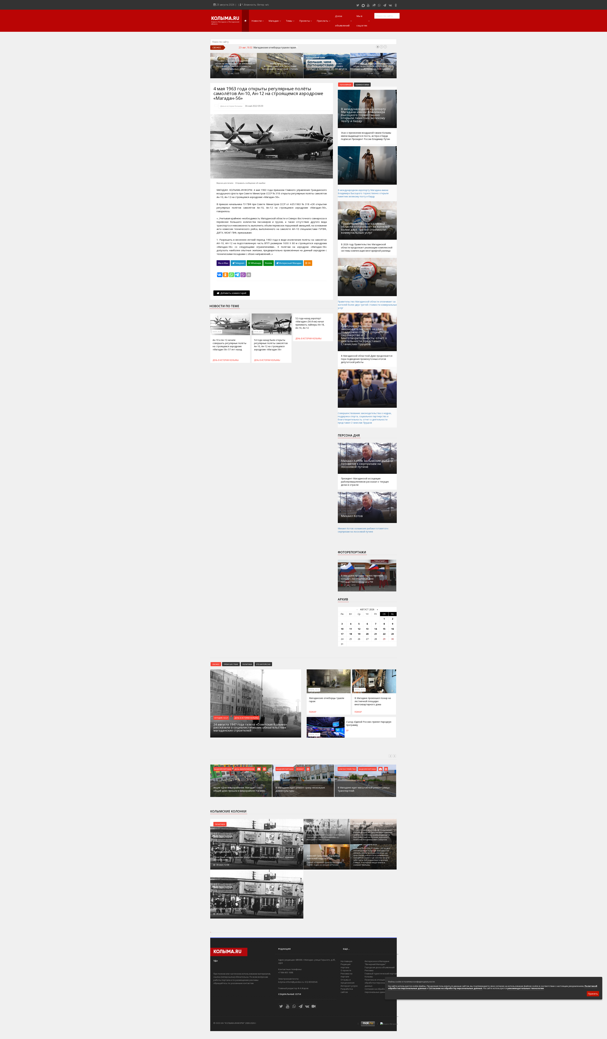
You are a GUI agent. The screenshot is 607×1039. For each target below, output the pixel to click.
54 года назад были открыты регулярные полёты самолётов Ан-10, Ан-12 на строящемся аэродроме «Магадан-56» (271, 344)
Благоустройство (347, 769)
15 (384, 628)
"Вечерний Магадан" (375, 964)
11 (350, 628)
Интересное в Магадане (377, 961)
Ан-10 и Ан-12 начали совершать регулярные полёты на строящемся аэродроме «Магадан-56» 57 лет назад (229, 344)
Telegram (239, 263)
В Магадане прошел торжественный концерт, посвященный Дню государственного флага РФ (362, 578)
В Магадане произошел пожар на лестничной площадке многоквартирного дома (298, 47)
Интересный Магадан (289, 263)
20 (367, 633)
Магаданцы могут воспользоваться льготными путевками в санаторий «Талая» (280, 66)
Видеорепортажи (222, 769)
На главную (346, 961)
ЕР (347, 730)
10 (342, 628)
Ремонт (300, 769)
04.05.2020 (217, 332)
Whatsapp (255, 263)
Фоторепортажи (352, 552)
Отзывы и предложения (347, 981)
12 (359, 628)
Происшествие (231, 664)
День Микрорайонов (244, 769)
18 (350, 633)
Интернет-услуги (349, 985)
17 (342, 633)
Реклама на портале (346, 975)
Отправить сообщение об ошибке (250, 183)
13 (367, 628)
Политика (247, 664)
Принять (593, 993)
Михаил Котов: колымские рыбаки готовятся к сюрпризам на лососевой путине (363, 530)
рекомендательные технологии (525, 988)
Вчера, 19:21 (314, 735)
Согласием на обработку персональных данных (455, 988)
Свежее (216, 664)
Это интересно (263, 664)
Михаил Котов (352, 516)
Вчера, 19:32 (314, 690)
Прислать (322, 20)
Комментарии (362, 84)
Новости (256, 20)
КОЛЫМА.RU (225, 18)
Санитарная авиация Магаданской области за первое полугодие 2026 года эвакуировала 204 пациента (373, 66)
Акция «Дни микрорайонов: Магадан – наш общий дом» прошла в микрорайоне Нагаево (239, 789)
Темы (289, 20)
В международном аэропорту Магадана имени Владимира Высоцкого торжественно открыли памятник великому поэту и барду (363, 193)
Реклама (369, 970)
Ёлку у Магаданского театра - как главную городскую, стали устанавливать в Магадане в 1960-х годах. (326, 837)
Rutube (268, 263)
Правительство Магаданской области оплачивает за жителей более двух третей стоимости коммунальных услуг (233, 64)
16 (392, 628)
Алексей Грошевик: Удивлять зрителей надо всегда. (323, 857)
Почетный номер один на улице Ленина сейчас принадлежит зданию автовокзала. (253, 858)
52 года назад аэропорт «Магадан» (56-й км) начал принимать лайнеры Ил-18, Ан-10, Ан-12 (310, 323)
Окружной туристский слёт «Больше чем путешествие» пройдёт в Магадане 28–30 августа (327, 66)
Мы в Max (223, 263)
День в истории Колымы (231, 106)
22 (384, 633)
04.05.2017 (258, 332)
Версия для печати (225, 183)
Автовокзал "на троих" (230, 852)
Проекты (304, 20)
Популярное (345, 84)
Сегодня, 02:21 (221, 718)
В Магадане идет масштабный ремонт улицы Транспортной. (364, 789)
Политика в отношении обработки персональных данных (378, 982)
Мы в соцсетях (361, 20)
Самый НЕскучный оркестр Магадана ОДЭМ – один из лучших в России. (324, 863)
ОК (309, 263)
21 (375, 633)
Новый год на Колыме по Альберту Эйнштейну (373, 824)
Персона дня (349, 435)
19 (359, 633)
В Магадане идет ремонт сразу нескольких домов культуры (300, 789)
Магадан (274, 20)
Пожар (312, 712)
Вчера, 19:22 (360, 690)
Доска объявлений (342, 20)
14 (375, 628)
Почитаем (220, 824)
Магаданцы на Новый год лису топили (324, 829)
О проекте (346, 970)
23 (392, 633)
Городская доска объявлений (380, 967)
